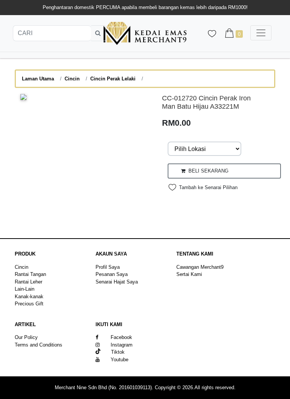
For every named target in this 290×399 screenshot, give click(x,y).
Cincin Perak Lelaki (113, 79)
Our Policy (26, 337)
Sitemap (24, 352)
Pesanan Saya (112, 274)
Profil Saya (108, 267)
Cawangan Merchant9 (200, 267)
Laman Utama (38, 79)
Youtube (119, 359)
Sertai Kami (189, 274)
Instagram (122, 345)
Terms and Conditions (38, 345)
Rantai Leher (28, 282)
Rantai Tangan (30, 274)
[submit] (98, 33)
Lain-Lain (24, 289)
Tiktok (112, 352)
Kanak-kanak (29, 296)
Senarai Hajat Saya (117, 282)
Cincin (72, 79)
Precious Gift (29, 304)
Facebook (121, 337)
